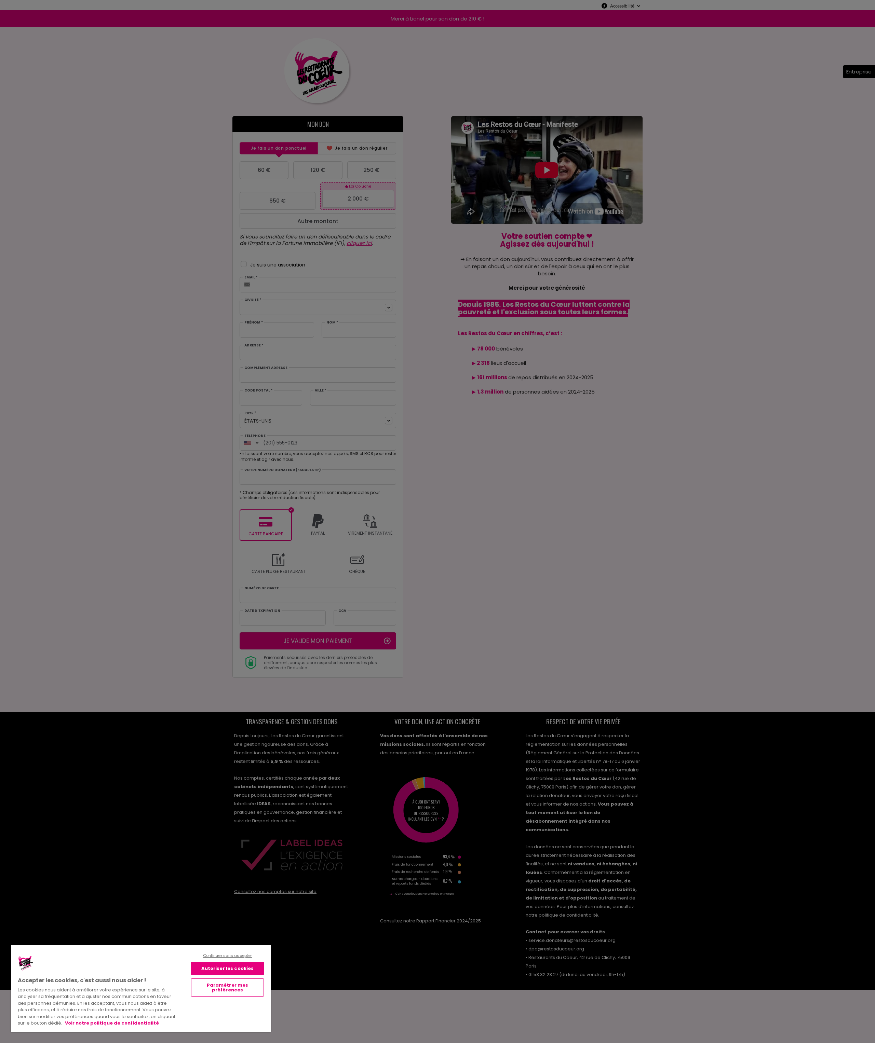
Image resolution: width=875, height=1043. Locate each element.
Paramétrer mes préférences (227, 987)
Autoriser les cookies (227, 968)
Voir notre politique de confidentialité (112, 1023)
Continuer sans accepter (227, 955)
